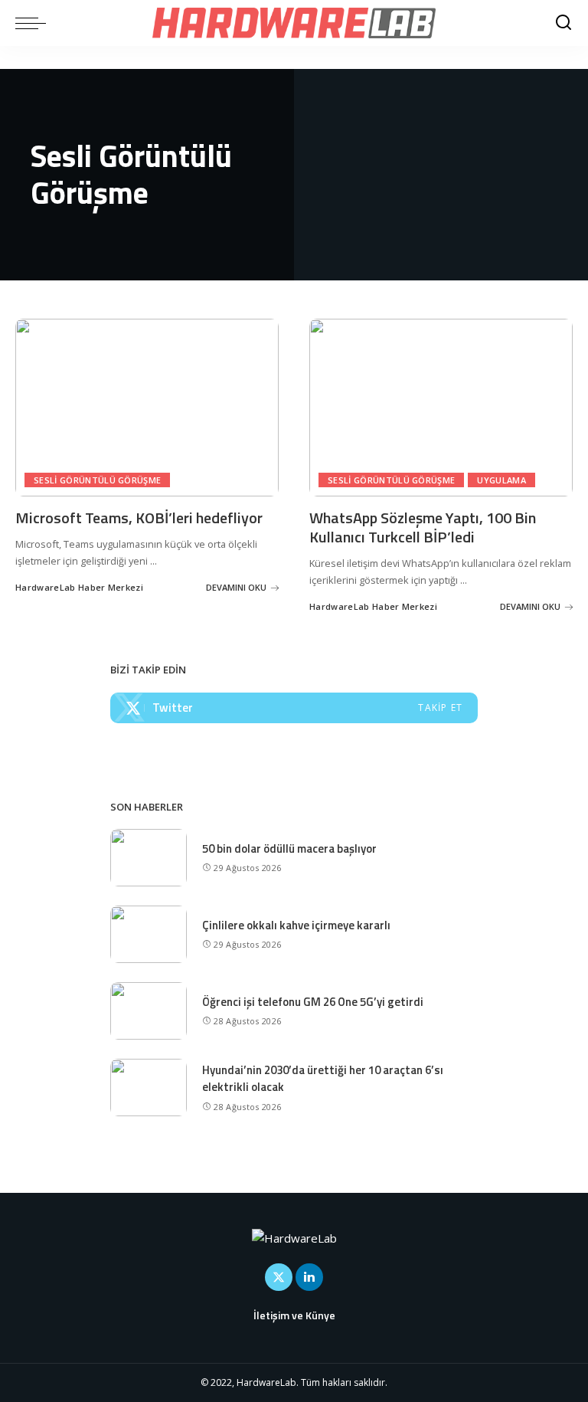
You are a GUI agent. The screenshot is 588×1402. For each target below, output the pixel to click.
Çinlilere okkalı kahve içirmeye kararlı (296, 925)
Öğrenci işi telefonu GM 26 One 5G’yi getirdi (312, 1002)
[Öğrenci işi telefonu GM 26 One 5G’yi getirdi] (148, 1011)
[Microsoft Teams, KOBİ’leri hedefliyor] (147, 407)
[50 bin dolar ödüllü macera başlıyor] (148, 857)
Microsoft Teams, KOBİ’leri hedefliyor (139, 517)
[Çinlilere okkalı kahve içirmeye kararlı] (148, 934)
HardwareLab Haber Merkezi (79, 587)
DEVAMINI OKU (236, 587)
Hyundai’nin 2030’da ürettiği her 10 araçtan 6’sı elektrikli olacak (322, 1078)
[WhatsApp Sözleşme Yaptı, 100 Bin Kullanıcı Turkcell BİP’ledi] (441, 407)
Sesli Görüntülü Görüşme (97, 480)
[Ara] (563, 23)
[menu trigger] (34, 23)
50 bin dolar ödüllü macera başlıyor (289, 848)
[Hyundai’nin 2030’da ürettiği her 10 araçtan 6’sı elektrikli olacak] (148, 1087)
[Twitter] (294, 708)
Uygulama (501, 480)
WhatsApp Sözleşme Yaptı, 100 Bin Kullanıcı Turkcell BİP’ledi (422, 527)
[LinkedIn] (309, 1277)
